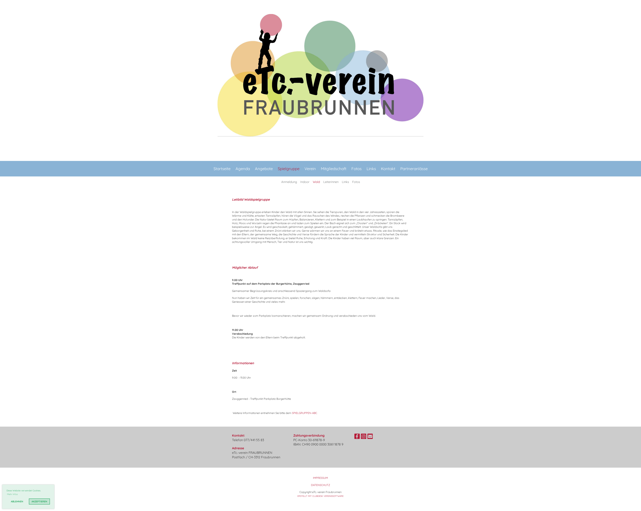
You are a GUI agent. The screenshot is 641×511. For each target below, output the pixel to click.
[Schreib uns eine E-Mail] (370, 437)
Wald (316, 182)
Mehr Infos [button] (12, 494)
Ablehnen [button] (17, 501)
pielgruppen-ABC (305, 413)
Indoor (304, 182)
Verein (310, 168)
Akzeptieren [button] (39, 501)
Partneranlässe (414, 168)
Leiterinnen (331, 182)
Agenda (243, 168)
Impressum (320, 477)
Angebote (264, 168)
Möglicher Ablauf (245, 268)
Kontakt (388, 168)
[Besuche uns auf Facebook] (357, 437)
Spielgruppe (288, 168)
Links (371, 168)
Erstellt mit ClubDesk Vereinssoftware (320, 496)
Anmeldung (289, 182)
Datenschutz (320, 485)
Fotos (356, 168)
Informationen (243, 363)
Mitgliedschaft (333, 168)
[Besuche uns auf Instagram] (363, 437)
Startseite (222, 168)
